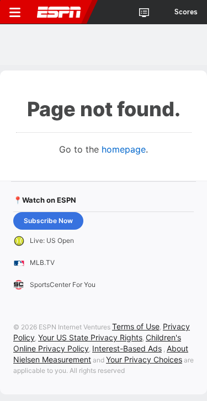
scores (186, 12)
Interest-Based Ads (127, 348)
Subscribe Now (48, 220)
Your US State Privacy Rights (90, 337)
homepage (124, 149)
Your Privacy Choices (144, 359)
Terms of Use (136, 326)
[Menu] (15, 12)
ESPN (59, 12)
